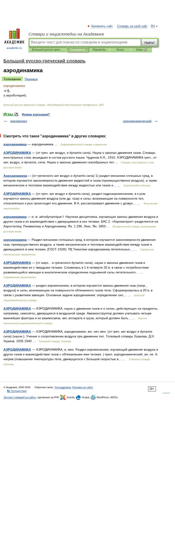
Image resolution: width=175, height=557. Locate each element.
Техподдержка (62, 387)
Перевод (31, 79)
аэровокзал (18, 121)
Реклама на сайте (82, 387)
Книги (120, 49)
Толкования (77, 49)
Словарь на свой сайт (132, 26)
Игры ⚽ (141, 49)
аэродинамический (137, 121)
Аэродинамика (15, 175)
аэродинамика (15, 144)
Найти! (149, 42)
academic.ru (14, 48)
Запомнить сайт (102, 26)
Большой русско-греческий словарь (47, 49)
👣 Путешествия (16, 391)
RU (153, 26)
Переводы (99, 49)
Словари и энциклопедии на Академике (66, 34)
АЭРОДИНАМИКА (17, 152)
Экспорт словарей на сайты (19, 397)
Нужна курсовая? (36, 114)
